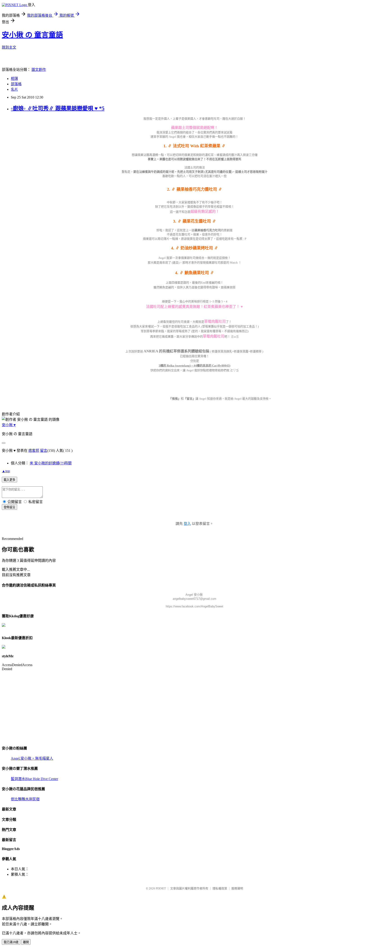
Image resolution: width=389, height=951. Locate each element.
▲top (6, 471)
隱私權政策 (220, 888)
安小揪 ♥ (9, 425)
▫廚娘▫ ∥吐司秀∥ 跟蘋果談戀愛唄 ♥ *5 (57, 108)
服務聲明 (237, 888)
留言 (43, 450)
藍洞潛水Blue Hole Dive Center (34, 779)
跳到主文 (9, 47)
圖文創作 (39, 70)
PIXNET (161, 888)
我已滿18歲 (11, 942)
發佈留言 (9, 507)
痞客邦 (33, 450)
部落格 (16, 84)
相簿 (14, 79)
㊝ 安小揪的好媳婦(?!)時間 (51, 463)
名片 (14, 89)
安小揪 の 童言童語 (32, 35)
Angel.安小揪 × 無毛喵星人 (32, 758)
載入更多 (9, 479)
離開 (26, 942)
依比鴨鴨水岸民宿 (25, 799)
